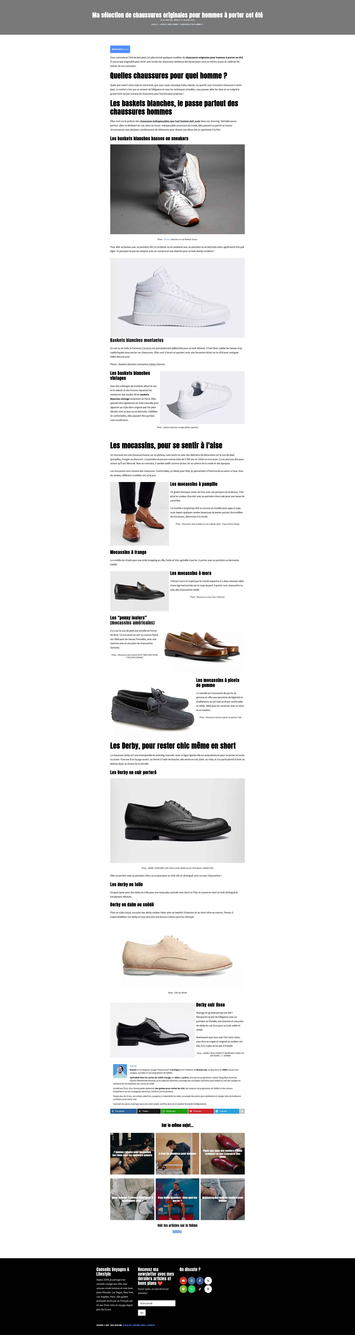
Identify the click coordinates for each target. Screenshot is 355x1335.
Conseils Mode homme (169, 24)
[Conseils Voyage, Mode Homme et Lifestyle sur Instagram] (191, 1281)
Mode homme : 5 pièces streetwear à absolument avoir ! (132, 1199)
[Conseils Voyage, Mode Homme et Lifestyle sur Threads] (208, 1289)
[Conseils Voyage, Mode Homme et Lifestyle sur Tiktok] (200, 1289)
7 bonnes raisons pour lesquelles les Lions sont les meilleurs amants (132, 1153)
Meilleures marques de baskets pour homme (222, 1199)
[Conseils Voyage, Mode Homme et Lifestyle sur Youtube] (183, 1281)
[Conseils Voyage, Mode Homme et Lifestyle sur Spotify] (183, 1289)
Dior (221, 1056)
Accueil (155, 24)
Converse (146, 348)
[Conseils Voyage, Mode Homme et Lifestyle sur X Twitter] (208, 1281)
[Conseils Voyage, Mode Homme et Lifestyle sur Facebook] (200, 1281)
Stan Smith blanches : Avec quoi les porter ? (177, 1199)
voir (126, 49)
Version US (151, 1325)
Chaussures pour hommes (191, 24)
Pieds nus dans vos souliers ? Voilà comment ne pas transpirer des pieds (222, 1154)
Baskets (167, 239)
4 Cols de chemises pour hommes (177, 1154)
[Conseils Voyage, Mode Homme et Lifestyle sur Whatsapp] (191, 1289)
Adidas (152, 364)
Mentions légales (139, 1325)
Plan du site (127, 1325)
